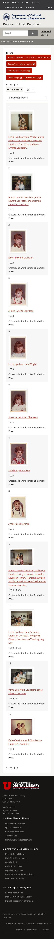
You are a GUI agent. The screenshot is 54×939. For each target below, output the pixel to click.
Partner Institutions (14, 892)
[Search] (33, 33)
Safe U (19, 929)
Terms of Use (11, 835)
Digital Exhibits (11, 862)
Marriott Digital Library (15, 854)
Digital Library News (14, 870)
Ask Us (25, 2)
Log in (49, 7)
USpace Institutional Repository (19, 874)
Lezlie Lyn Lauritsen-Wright (22, 364)
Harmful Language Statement (19, 7)
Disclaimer (31, 929)
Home (6, 2)
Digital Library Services (15, 823)
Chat (36, 2)
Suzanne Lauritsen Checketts (23, 417)
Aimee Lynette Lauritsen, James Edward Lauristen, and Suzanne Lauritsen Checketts (24, 201)
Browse (15, 2)
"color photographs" (20, 64)
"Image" (14, 77)
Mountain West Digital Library (18, 896)
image (32, 77)
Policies (45, 929)
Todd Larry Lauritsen (19, 470)
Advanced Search (46, 33)
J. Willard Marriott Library (14, 795)
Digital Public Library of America (19, 900)
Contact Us (10, 807)
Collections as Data (13, 866)
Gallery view (15, 89)
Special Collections (13, 827)
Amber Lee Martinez (18, 523)
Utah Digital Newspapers (16, 858)
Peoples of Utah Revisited (21, 24)
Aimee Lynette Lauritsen (20, 310)
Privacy (9, 923)
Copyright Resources (14, 831)
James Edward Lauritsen (20, 257)
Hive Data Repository (14, 878)
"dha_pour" (18, 71)
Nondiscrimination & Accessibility (33, 923)
